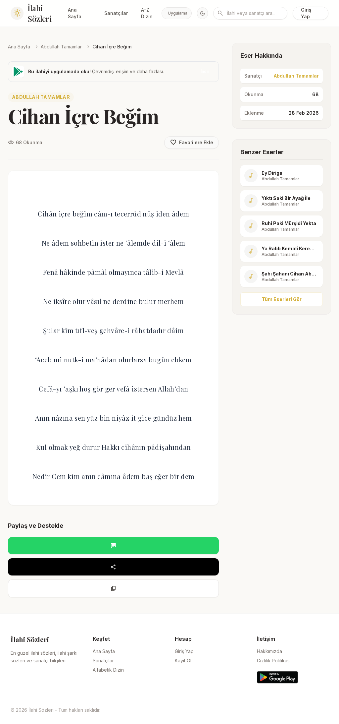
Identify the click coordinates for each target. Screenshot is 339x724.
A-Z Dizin (147, 13)
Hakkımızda (269, 651)
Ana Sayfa (74, 13)
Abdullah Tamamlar (61, 46)
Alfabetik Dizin (108, 670)
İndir (205, 71)
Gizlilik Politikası (274, 660)
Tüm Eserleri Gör (282, 299)
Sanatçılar (116, 13)
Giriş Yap (306, 13)
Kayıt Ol (183, 660)
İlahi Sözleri (39, 13)
